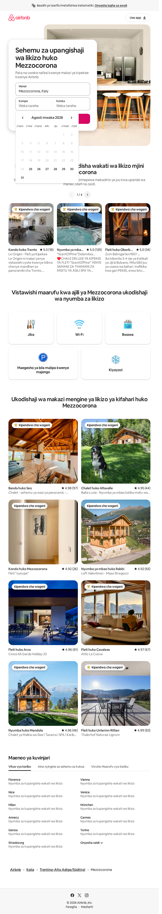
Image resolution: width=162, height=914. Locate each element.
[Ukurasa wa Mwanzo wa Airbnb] (19, 17)
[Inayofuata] (87, 194)
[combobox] (53, 91)
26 (38, 169)
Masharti (87, 907)
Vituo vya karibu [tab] (19, 767)
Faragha (71, 907)
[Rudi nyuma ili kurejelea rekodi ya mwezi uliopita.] (23, 117)
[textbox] (34, 105)
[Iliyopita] (71, 194)
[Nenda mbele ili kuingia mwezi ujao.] (71, 117)
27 (47, 169)
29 (63, 169)
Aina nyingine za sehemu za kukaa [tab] (61, 767)
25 (30, 169)
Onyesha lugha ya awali (111, 5)
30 (72, 169)
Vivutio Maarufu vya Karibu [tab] (109, 767)
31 (22, 178)
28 (55, 169)
